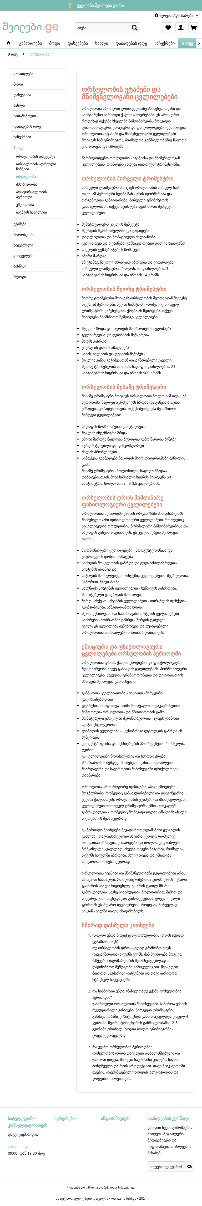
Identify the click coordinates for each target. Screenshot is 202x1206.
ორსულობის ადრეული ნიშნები (36, 166)
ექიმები (19, 223)
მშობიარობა (27, 184)
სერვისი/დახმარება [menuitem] (176, 15)
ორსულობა (26, 176)
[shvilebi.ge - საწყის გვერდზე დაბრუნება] (30, 29)
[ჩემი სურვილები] (168, 27)
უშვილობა (25, 204)
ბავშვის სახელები (31, 212)
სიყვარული (23, 245)
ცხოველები (23, 255)
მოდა (18, 84)
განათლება (23, 73)
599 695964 (18, 1146)
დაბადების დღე (27, 126)
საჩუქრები (22, 136)
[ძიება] (134, 27)
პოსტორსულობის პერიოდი (31, 194)
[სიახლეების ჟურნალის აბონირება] (189, 1166)
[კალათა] (193, 27)
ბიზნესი (19, 266)
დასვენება (22, 94)
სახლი (19, 105)
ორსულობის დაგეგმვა (35, 156)
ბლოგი (19, 276)
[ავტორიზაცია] (180, 27)
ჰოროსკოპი (23, 234)
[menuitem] (107, 27)
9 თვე (18, 147)
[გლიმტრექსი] (8, 43)
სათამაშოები (24, 115)
